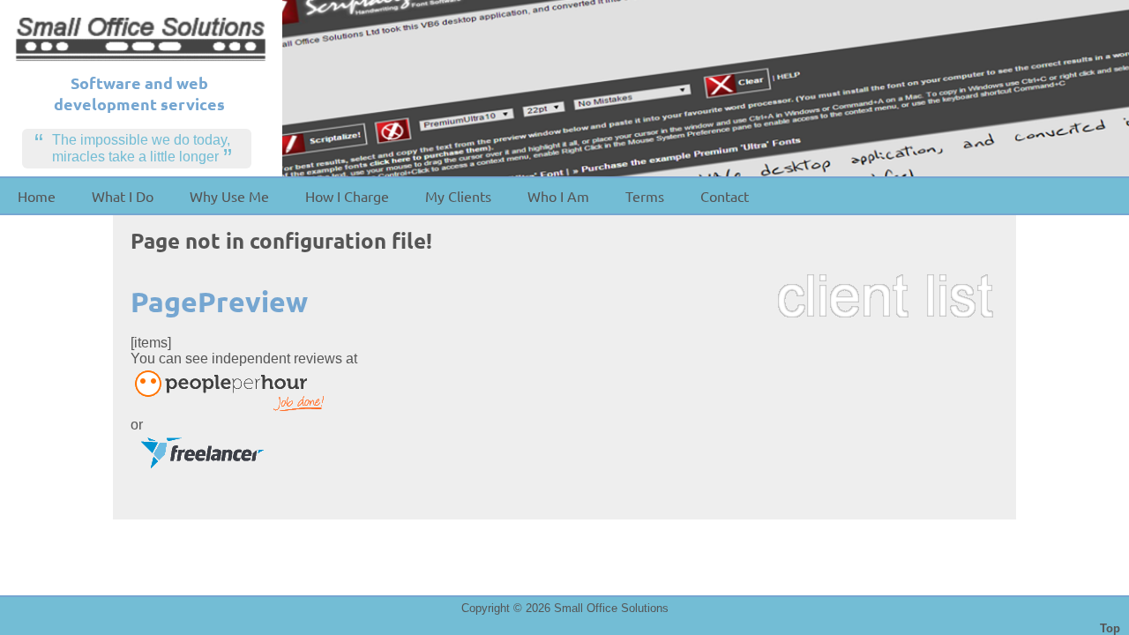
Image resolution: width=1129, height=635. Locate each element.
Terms (644, 196)
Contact (724, 196)
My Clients (458, 196)
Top (1110, 628)
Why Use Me (229, 196)
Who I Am (558, 196)
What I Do (122, 196)
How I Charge (347, 196)
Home (37, 196)
